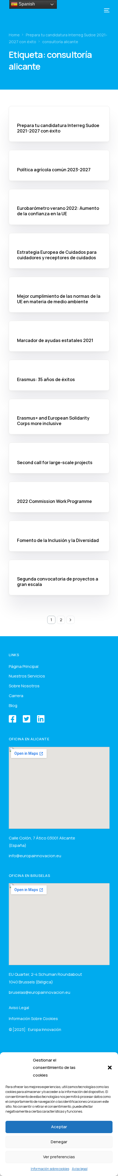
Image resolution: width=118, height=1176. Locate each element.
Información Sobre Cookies (33, 1018)
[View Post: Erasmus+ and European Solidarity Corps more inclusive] (59, 403)
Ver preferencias (59, 1157)
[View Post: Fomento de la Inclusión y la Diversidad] (59, 525)
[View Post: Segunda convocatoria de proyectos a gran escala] (59, 564)
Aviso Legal (19, 1007)
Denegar (59, 1142)
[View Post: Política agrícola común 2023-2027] (59, 155)
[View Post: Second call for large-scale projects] (59, 447)
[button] (110, 1067)
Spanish (26, 4)
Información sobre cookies (50, 1168)
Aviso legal (80, 1168)
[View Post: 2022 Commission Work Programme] (59, 486)
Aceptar (59, 1127)
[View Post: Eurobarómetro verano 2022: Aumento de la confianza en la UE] (59, 194)
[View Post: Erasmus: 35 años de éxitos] (59, 364)
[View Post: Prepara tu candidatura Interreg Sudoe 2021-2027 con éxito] (59, 111)
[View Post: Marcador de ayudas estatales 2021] (59, 325)
